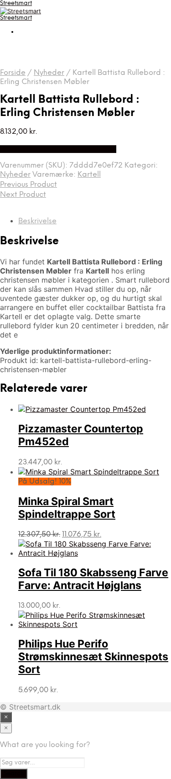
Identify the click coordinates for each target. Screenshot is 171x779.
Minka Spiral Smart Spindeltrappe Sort (66, 508)
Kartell (89, 175)
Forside (13, 73)
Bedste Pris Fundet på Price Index (58, 149)
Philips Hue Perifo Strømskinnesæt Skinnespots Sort (93, 656)
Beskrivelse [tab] (37, 221)
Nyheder (49, 73)
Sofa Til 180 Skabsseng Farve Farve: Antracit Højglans (93, 579)
